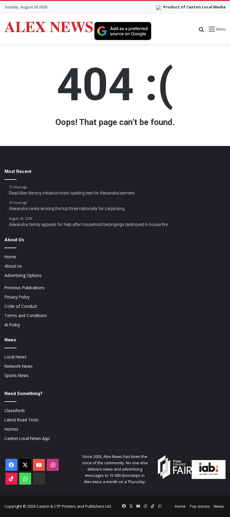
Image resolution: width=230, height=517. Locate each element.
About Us (13, 266)
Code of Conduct (20, 306)
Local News (15, 357)
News (219, 506)
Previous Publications (24, 287)
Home (10, 257)
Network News (18, 366)
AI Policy (12, 325)
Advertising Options (23, 275)
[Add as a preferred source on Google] (122, 31)
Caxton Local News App (27, 438)
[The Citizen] (39, 479)
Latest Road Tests (21, 420)
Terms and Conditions (25, 315)
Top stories (200, 506)
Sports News (16, 375)
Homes (11, 429)
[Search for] (201, 31)
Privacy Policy (17, 297)
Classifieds (14, 410)
